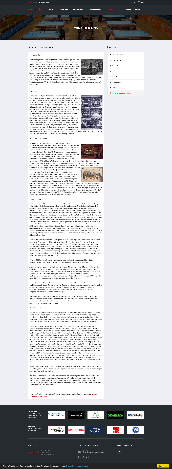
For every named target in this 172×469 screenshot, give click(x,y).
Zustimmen (163, 466)
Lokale (114, 77)
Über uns (112, 10)
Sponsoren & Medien (131, 10)
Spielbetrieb (95, 10)
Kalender (64, 10)
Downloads (116, 82)
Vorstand (115, 66)
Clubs (113, 71)
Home (51, 10)
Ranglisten (78, 10)
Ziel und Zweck (117, 55)
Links (113, 88)
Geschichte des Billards (121, 93)
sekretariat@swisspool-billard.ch (94, 453)
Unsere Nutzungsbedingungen (77, 466)
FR (134, 2)
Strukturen (116, 60)
